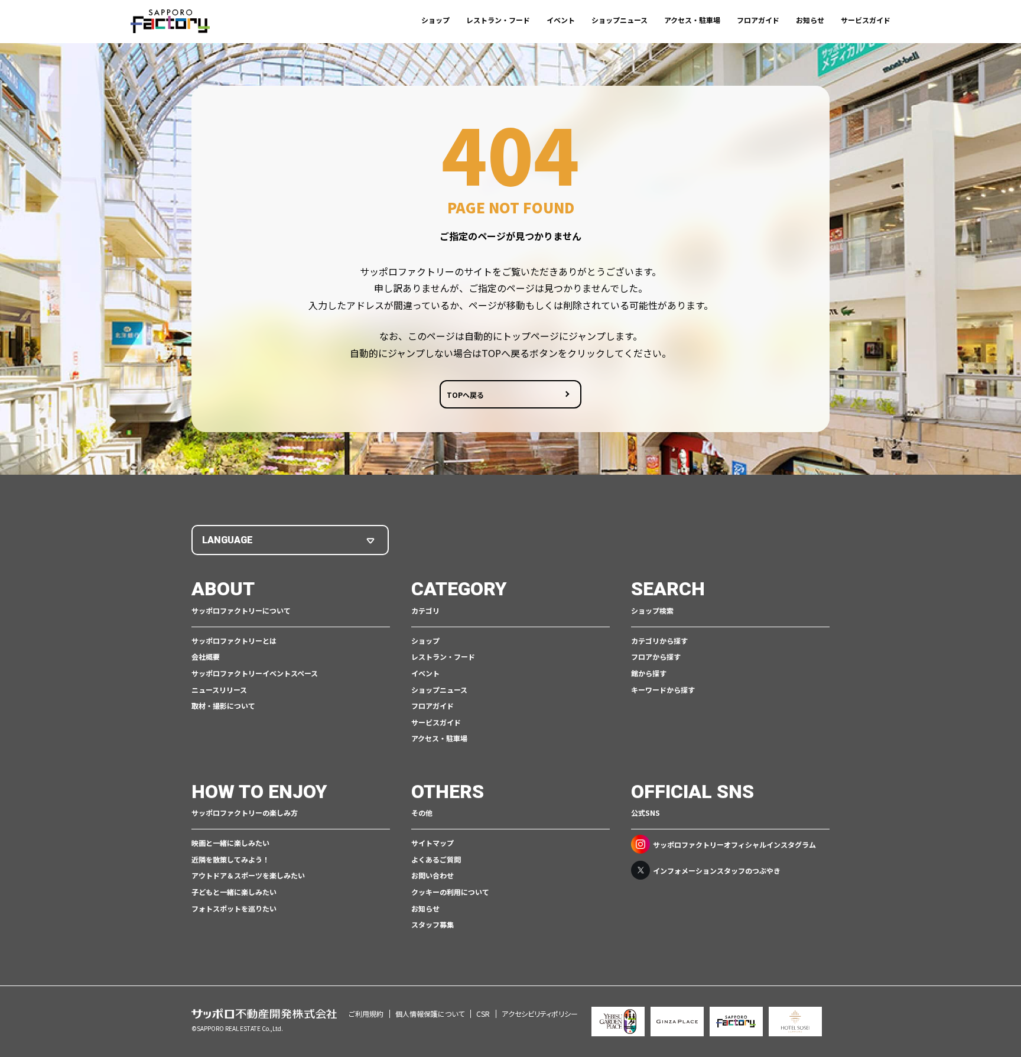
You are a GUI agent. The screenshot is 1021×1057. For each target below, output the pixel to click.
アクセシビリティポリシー (540, 1014)
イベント (561, 20)
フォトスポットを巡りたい (234, 908)
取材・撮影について (223, 706)
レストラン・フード (498, 20)
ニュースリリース (219, 690)
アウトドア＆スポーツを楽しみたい (248, 875)
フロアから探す (656, 656)
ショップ (435, 20)
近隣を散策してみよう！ (230, 859)
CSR (483, 1014)
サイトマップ (432, 843)
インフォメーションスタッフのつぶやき (717, 870)
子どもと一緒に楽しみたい (234, 892)
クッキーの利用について (450, 892)
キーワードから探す (663, 690)
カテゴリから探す (659, 641)
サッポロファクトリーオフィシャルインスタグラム (734, 844)
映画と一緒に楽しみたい (230, 843)
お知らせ (810, 20)
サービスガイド (865, 20)
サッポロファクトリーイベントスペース (254, 673)
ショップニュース (619, 20)
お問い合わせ (432, 875)
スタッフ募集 (432, 924)
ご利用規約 (366, 1014)
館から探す (648, 673)
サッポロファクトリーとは (234, 641)
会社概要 (205, 656)
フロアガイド (758, 20)
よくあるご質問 (436, 859)
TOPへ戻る (465, 395)
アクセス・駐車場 (692, 20)
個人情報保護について (429, 1014)
